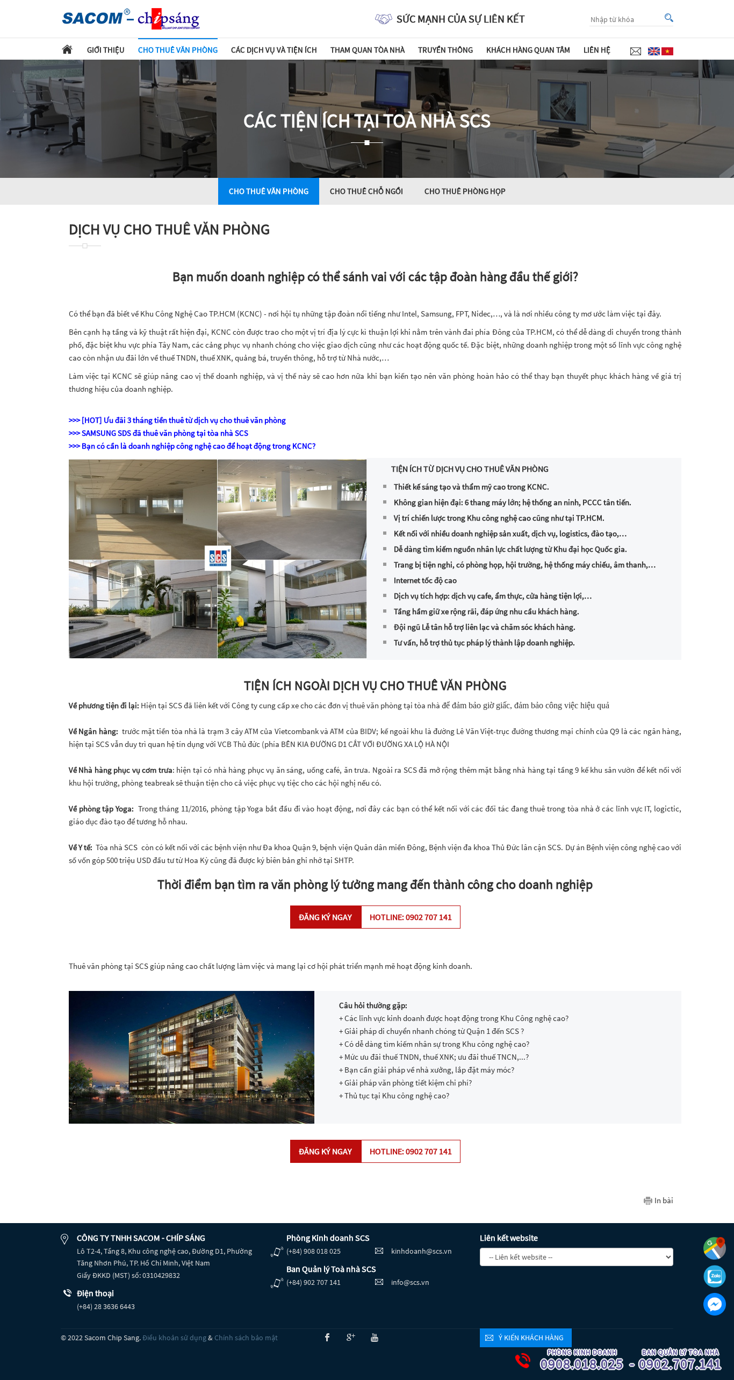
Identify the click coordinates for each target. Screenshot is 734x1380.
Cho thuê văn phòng (268, 191)
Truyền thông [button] (445, 50)
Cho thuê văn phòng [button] (178, 50)
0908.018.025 (584, 1360)
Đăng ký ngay (375, 916)
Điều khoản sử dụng (174, 1337)
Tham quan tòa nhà (367, 50)
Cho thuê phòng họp (465, 191)
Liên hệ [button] (597, 50)
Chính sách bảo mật (246, 1337)
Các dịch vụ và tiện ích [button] (274, 50)
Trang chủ (67, 49)
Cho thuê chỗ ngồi (366, 191)
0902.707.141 (683, 1360)
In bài (663, 1200)
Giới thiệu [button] (106, 50)
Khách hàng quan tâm (528, 50)
